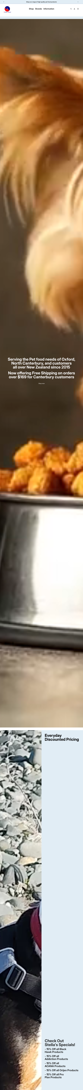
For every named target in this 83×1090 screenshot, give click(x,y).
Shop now (42, 383)
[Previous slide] (4, 2)
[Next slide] (78, 2)
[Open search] (71, 9)
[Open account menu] (74, 9)
